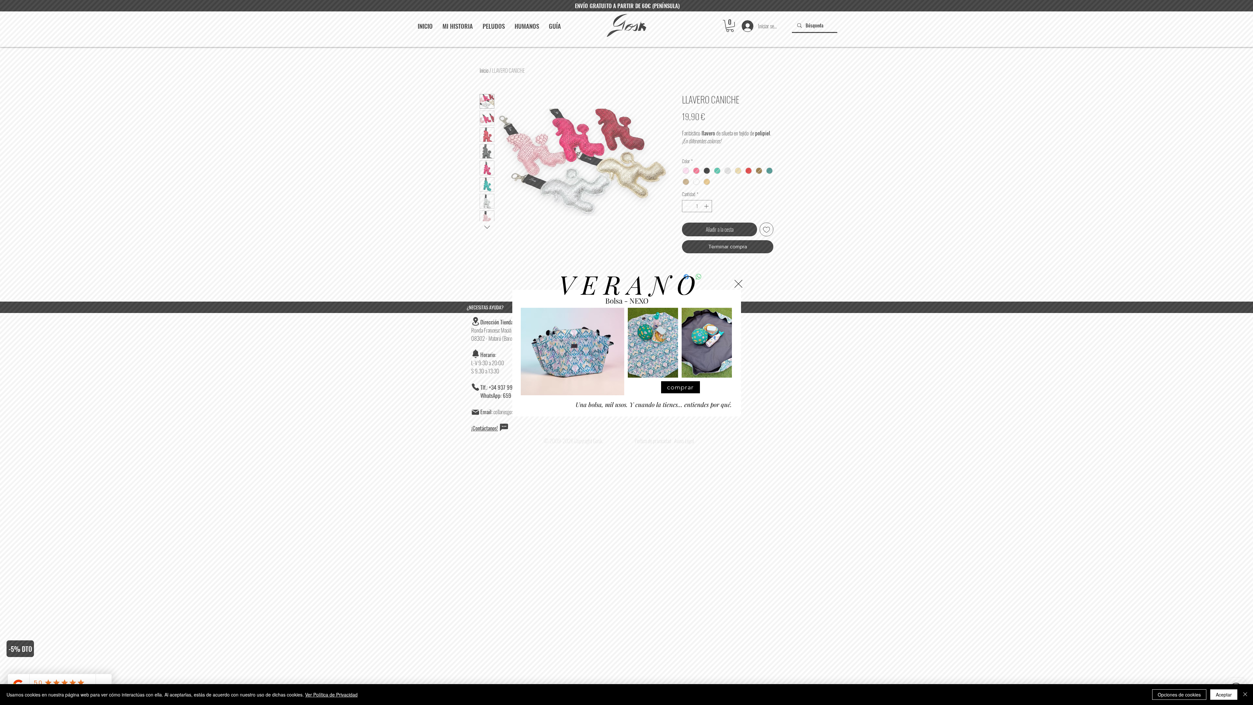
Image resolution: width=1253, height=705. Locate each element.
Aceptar (1224, 694)
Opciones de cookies (1179, 694)
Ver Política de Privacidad (331, 694)
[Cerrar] (1245, 694)
